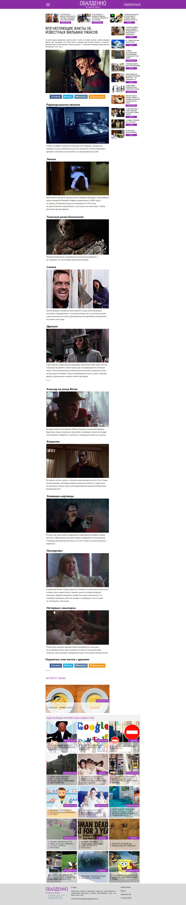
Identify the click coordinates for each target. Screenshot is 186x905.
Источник (48, 670)
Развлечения (126, 887)
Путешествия (126, 898)
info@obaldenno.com (55, 898)
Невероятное (126, 894)
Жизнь (123, 891)
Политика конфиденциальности (84, 899)
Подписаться (132, 5)
